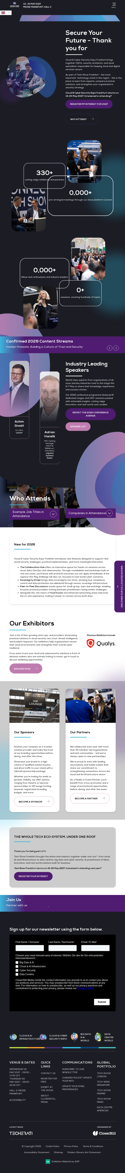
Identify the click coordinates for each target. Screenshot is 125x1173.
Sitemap (58, 1152)
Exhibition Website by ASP (65, 1161)
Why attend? (78, 119)
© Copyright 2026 (31, 1146)
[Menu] (113, 4)
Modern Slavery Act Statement (84, 1152)
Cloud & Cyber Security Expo (58, 1037)
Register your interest (33, 876)
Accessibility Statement (36, 1152)
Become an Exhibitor (20, 346)
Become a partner (86, 798)
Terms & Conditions (93, 1146)
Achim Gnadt (19, 424)
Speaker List (78, 426)
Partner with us (16, 905)
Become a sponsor (30, 802)
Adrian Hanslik (49, 434)
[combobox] (6, 12)
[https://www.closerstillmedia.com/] (104, 1135)
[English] (5, 12)
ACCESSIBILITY (17, 1100)
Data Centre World (108, 1037)
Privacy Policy (71, 1146)
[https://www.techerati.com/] (20, 1134)
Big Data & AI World (85, 1037)
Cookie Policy (52, 1146)
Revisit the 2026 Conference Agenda (91, 414)
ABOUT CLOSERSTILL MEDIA (48, 1098)
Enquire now (22, 669)
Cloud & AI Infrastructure (29, 1037)
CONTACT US (48, 1073)
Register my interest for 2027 (89, 104)
